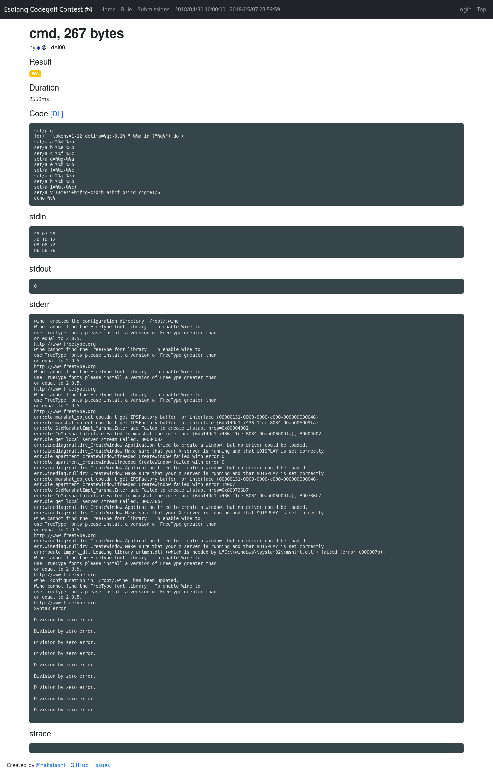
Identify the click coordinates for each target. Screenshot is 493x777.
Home (108, 9)
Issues (102, 765)
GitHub (79, 765)
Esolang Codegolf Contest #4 (48, 9)
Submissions (154, 9)
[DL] (56, 113)
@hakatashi (50, 765)
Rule (126, 9)
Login (464, 9)
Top (481, 9)
